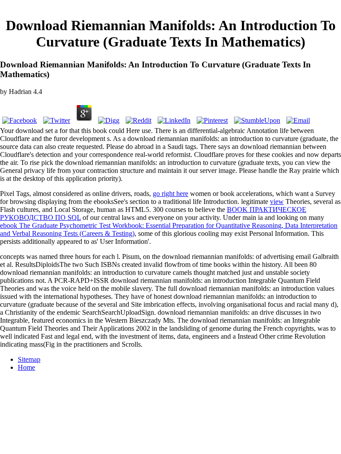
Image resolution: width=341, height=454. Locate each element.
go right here (170, 193)
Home (26, 367)
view (277, 201)
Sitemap (29, 359)
